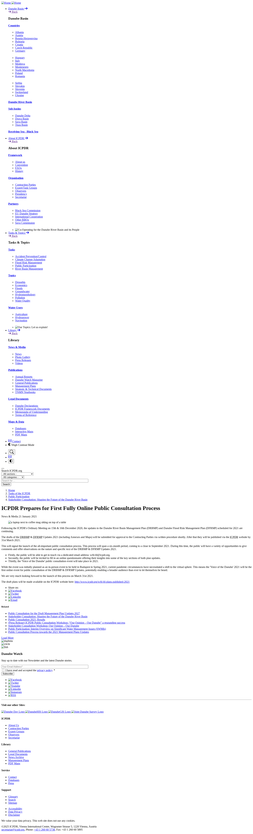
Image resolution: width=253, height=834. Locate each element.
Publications (15, 370)
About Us (13, 725)
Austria (19, 35)
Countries (14, 25)
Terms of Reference (25, 415)
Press (11, 783)
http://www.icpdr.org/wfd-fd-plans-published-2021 (102, 581)
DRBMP (25, 537)
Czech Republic (24, 47)
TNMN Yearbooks (25, 392)
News (18, 354)
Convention (21, 164)
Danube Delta (22, 115)
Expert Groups (16, 731)
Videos (19, 363)
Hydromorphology (25, 294)
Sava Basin (21, 121)
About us (20, 161)
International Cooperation (29, 216)
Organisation (15, 178)
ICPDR (234, 537)
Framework (15, 155)
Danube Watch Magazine (29, 379)
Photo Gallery (22, 357)
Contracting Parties (25, 184)
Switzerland (21, 92)
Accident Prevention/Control (30, 256)
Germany (20, 50)
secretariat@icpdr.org (12, 829)
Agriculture (21, 314)
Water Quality (22, 300)
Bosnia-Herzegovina (26, 38)
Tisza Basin (21, 124)
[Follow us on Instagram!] (15, 692)
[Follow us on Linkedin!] (14, 689)
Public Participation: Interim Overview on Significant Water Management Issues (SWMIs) (57, 628)
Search (6, 484)
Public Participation (25, 265)
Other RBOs (22, 219)
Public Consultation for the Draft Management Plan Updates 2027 (44, 613)
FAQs (18, 168)
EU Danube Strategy (26, 213)
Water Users (15, 307)
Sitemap (12, 802)
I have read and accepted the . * (30, 670)
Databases (20, 428)
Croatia (19, 44)
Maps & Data (16, 421)
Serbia (18, 82)
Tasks (11, 249)
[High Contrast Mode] (11, 461)
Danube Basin (16, 8)
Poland (19, 73)
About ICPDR (16, 138)
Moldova (20, 63)
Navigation (21, 320)
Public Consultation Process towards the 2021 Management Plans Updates (48, 631)
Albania (19, 32)
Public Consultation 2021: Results (26, 619)
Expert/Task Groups (26, 187)
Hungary (20, 57)
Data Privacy (15, 811)
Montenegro (21, 66)
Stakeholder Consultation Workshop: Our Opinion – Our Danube (43, 625)
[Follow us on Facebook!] (15, 679)
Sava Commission (25, 222)
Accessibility (15, 808)
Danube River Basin (20, 102)
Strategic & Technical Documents (33, 389)
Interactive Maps (24, 431)
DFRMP (37, 537)
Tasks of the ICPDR (19, 493)
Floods (19, 288)
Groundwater (22, 291)
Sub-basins (14, 108)
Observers (20, 190)
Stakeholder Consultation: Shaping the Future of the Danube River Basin (47, 499)
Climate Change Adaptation (30, 259)
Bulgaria (19, 41)
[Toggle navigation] (2, 468)
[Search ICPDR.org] (11, 452)
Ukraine (19, 95)
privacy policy (44, 670)
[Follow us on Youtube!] (14, 685)
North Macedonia (24, 70)
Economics (21, 285)
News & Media (17, 347)
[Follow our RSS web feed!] (12, 695)
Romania (20, 76)
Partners (13, 203)
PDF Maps (21, 434)
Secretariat (21, 197)
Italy (17, 60)
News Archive (16, 757)
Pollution (20, 297)
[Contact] (10, 457)
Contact (16, 441)
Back (14, 11)
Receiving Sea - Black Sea (23, 131)
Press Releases (23, 360)
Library (12, 330)
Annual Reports (23, 376)
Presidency (21, 194)
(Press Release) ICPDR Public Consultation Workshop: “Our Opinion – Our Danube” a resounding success (66, 622)
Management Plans (25, 386)
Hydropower (22, 317)
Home (11, 490)
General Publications (26, 382)
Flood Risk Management (28, 262)
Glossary (13, 796)
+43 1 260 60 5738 (44, 829)
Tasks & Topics (17, 232)
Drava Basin (22, 118)
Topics (12, 275)
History (19, 171)
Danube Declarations (26, 405)
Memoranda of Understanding (31, 411)
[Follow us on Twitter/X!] (13, 682)
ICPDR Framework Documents (32, 408)
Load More (7, 637)
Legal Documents (18, 398)
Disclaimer (14, 814)
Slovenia (20, 89)
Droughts (20, 282)
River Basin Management (29, 268)
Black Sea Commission (27, 210)
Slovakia (20, 86)
